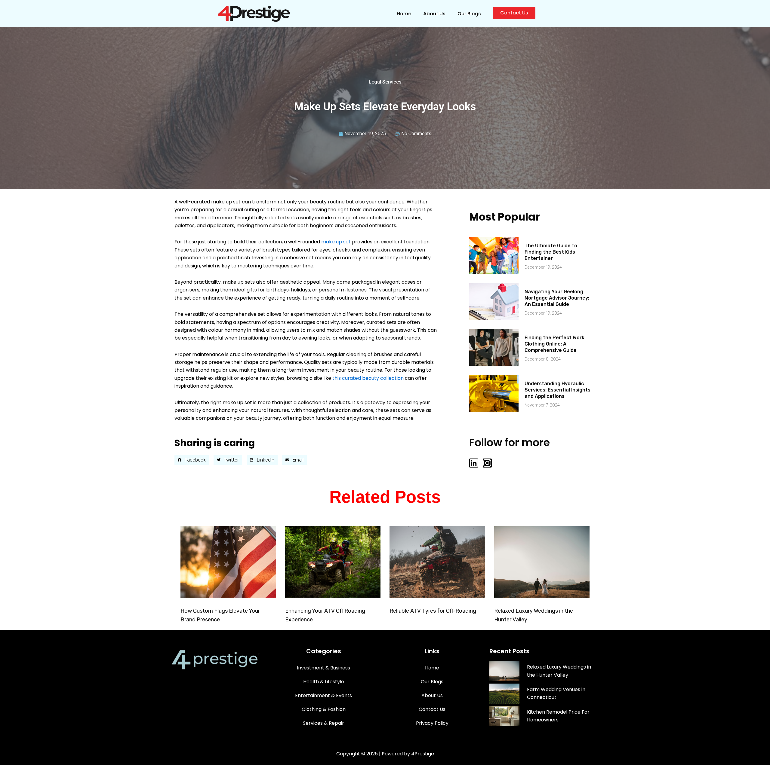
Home (404, 13)
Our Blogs (469, 13)
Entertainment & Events (323, 695)
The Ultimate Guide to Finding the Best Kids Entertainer (551, 252)
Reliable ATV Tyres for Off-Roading (433, 611)
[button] (191, 460)
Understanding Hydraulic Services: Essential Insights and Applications (557, 390)
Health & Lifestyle (323, 681)
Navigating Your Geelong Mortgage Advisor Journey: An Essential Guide (557, 298)
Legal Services (385, 82)
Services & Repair (323, 723)
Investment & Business (323, 667)
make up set (336, 241)
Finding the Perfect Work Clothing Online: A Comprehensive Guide (554, 344)
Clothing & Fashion (324, 709)
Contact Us (432, 709)
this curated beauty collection (368, 378)
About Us (434, 13)
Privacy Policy (432, 723)
